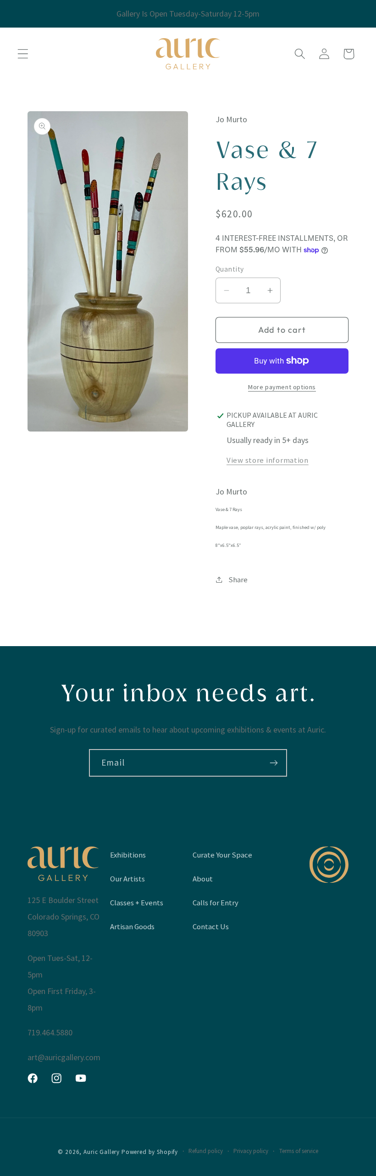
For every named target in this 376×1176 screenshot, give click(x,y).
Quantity (230, 269)
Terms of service (298, 1151)
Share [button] (238, 579)
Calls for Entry (215, 903)
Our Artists (127, 879)
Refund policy (205, 1151)
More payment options (282, 387)
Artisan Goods (132, 926)
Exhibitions (128, 855)
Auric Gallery (101, 1152)
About (203, 879)
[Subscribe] (273, 763)
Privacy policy (250, 1151)
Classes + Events (136, 903)
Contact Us (211, 926)
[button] (23, 54)
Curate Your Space (222, 855)
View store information (268, 460)
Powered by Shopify (150, 1152)
